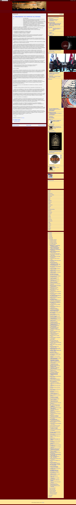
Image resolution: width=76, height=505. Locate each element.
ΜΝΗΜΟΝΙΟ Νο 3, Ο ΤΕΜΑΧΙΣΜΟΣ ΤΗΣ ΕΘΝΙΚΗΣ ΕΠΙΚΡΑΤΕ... (55, 246)
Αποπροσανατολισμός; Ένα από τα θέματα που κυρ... (55, 320)
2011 (50, 495)
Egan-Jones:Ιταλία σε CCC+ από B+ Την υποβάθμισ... (55, 312)
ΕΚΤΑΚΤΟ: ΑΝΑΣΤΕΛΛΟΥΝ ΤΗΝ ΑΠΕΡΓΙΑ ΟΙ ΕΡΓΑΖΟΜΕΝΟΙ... (54, 248)
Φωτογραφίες (50, 220)
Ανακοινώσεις (50, 193)
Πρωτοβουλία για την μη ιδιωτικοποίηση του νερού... (54, 484)
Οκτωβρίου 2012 (52, 242)
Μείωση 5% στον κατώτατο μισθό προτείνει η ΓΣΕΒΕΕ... (55, 316)
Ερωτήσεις (33, 11)
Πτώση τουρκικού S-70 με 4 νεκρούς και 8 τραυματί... (55, 418)
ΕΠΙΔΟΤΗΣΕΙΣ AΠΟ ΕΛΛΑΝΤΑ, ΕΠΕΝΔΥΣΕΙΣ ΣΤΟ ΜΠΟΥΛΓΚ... (54, 360)
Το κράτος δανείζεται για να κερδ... (55, 425)
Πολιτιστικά (50, 219)
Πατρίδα (49, 216)
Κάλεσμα (25, 11)
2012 (50, 238)
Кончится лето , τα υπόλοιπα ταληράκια (54, 76)
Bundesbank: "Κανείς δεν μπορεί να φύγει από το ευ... (55, 370)
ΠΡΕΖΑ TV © (51, 119)
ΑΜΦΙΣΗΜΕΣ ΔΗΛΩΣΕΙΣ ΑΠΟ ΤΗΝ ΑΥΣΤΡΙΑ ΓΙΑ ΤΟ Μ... (55, 366)
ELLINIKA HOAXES (52, 22)
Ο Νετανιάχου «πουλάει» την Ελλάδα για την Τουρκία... (55, 294)
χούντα (49, 229)
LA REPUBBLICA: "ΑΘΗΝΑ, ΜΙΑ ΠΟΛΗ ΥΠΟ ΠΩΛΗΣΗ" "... (54, 368)
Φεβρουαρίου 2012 (53, 492)
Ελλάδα (49, 203)
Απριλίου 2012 (52, 490)
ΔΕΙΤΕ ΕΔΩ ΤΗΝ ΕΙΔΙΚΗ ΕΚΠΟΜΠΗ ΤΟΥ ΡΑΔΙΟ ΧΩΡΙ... (55, 432)
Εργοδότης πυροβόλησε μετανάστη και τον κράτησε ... (55, 422)
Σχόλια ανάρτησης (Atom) (31, 128)
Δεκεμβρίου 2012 (52, 239)
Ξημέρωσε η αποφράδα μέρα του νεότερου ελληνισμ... (55, 451)
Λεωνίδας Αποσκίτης (51, 209)
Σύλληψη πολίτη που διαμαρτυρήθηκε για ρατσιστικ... (55, 378)
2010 (50, 496)
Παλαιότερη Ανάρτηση (42, 125)
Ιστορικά (49, 206)
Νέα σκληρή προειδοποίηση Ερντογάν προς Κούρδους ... (54, 274)
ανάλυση (49, 223)
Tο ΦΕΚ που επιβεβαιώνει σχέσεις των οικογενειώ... (55, 362)
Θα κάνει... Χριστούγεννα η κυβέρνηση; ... (54, 476)
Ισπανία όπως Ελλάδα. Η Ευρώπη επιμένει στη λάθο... (55, 268)
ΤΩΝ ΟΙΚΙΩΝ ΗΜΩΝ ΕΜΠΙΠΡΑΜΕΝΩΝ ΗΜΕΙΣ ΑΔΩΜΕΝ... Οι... (55, 455)
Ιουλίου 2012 (52, 244)
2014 (50, 236)
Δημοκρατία (50, 196)
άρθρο (49, 222)
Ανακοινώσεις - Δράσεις (19, 11)
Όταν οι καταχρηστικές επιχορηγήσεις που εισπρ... (54, 381)
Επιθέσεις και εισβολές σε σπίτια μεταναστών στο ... (55, 474)
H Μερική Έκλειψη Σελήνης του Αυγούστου (55, 50)
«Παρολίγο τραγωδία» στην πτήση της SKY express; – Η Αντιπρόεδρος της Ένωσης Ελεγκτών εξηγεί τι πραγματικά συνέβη (55, 24)
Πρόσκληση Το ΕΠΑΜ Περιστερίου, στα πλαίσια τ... (54, 352)
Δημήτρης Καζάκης (51, 194)
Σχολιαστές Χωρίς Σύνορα (53, 154)
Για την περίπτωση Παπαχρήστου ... (55, 301)
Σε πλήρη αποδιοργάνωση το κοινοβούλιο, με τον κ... (54, 334)
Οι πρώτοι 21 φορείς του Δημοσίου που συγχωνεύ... (55, 338)
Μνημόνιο (49, 210)
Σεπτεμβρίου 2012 (53, 243)
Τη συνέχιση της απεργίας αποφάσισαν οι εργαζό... (54, 428)
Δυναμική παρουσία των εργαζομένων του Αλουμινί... (54, 308)
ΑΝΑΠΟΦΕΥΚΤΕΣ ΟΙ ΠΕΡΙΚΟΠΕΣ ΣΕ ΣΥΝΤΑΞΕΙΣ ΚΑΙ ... (55, 250)
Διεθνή (49, 197)
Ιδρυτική (29, 11)
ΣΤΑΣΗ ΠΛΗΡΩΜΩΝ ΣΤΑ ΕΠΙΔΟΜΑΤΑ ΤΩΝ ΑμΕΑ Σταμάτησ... (55, 318)
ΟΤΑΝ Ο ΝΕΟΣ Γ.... (52, 339)
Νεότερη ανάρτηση (16, 125)
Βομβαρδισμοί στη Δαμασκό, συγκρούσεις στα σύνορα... (54, 416)
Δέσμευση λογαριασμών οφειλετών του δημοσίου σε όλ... (55, 276)
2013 (50, 237)
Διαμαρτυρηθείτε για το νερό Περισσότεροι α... (54, 290)
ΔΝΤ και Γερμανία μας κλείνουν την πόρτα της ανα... (55, 389)
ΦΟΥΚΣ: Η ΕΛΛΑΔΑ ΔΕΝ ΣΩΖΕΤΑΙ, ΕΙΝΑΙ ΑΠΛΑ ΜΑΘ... (55, 252)
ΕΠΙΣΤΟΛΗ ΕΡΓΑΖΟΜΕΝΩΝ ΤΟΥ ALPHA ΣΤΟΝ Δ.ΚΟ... (54, 326)
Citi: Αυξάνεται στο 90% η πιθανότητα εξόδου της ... (54, 322)
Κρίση (49, 207)
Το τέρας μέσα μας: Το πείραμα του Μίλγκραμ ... (54, 478)
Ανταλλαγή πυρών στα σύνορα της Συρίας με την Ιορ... (55, 270)
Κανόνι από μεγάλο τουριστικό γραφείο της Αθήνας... (54, 399)
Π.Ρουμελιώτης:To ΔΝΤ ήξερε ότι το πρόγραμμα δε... (55, 306)
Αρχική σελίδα (28, 125)
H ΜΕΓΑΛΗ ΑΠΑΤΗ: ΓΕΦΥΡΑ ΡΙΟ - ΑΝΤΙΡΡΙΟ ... (55, 480)
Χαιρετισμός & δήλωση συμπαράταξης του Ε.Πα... (54, 262)
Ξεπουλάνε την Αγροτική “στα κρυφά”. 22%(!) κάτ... (54, 278)
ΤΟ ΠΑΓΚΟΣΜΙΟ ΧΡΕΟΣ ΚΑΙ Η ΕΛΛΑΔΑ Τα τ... (54, 410)
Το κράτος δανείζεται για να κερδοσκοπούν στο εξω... (54, 401)
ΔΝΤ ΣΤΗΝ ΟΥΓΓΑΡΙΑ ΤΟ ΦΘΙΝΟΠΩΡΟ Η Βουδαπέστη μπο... (55, 299)
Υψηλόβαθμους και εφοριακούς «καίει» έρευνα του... (54, 280)
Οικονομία (49, 213)
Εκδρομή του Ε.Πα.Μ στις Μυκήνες (55, 380)
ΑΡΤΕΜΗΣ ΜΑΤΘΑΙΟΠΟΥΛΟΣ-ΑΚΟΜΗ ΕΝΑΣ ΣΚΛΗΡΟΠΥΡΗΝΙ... (55, 358)
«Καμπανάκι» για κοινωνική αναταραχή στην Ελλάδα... (54, 397)
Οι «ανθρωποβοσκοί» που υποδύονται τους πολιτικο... (54, 364)
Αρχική (14, 11)
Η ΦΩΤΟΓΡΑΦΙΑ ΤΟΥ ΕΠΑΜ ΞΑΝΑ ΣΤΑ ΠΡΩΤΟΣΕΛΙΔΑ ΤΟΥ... (55, 264)
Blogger (43, 502)
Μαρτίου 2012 (52, 491)
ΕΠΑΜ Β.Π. (50, 200)
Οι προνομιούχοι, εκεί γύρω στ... (55, 426)
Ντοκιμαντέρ (50, 212)
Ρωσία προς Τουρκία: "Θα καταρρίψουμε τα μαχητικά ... (54, 341)
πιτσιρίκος (50, 32)
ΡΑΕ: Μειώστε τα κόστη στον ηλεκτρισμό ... (54, 391)
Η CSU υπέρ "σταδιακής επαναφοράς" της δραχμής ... (54, 372)
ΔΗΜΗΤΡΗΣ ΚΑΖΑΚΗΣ (52, 112)
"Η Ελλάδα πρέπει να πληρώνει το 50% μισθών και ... (55, 412)
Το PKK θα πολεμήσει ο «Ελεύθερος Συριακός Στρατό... (55, 272)
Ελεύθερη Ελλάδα (52, 166)
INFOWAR (50, 27)
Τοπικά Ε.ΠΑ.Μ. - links (38, 11)
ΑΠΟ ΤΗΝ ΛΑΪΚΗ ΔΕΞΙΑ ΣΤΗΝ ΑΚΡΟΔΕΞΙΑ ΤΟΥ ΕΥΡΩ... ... (54, 328)
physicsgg (50, 35)
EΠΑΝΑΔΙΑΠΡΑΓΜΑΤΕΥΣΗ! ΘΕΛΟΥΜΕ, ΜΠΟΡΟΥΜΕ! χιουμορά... (54, 374)
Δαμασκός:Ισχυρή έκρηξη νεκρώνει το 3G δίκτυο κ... (55, 459)
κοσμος (49, 226)
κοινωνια (49, 225)
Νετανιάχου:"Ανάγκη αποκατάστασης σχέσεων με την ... (55, 343)
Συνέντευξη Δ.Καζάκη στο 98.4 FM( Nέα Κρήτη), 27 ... (55, 257)
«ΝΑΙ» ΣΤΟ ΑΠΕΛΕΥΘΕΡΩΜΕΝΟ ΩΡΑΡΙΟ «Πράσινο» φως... (54, 310)
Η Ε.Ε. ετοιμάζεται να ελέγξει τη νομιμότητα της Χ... (54, 472)
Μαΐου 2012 (52, 489)
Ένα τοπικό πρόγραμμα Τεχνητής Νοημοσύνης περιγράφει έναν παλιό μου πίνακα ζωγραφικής (54, 109)
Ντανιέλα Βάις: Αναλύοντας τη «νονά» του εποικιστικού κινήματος (57, 29)
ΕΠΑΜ (49, 199)
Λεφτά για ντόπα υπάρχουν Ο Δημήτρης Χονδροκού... (54, 282)
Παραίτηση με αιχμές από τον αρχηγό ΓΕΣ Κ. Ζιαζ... (54, 346)
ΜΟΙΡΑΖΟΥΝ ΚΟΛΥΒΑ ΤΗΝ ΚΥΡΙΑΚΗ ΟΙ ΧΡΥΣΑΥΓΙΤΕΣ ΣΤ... (55, 286)
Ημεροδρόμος (51, 18)
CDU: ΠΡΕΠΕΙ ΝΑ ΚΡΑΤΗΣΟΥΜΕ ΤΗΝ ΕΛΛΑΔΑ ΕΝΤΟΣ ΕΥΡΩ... (55, 296)
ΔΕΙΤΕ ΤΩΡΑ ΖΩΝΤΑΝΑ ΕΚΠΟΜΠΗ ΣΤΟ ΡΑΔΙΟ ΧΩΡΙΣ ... (55, 464)
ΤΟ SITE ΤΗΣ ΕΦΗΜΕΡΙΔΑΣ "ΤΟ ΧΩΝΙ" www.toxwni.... (54, 457)
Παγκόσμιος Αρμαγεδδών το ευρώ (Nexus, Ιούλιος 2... (55, 332)
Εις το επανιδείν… (51, 117)
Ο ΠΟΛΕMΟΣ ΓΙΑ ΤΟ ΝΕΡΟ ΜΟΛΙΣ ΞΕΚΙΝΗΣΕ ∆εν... (55, 406)
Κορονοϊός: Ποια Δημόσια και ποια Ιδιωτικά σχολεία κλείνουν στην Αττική (57, 127)
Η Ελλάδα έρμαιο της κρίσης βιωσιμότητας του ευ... (54, 288)
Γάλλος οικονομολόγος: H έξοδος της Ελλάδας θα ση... (55, 297)
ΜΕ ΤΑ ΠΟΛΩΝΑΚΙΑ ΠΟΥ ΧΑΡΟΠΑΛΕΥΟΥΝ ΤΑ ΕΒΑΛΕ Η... (55, 420)
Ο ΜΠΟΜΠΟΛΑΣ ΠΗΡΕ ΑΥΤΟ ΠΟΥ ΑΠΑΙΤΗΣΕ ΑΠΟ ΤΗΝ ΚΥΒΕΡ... (55, 449)
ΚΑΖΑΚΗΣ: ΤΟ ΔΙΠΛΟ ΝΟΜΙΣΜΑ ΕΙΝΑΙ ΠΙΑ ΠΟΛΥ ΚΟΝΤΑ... (55, 350)
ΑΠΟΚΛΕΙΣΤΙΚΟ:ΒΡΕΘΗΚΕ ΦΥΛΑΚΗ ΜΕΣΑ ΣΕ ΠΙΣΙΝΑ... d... (55, 348)
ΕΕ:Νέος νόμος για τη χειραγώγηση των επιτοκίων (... (55, 434)
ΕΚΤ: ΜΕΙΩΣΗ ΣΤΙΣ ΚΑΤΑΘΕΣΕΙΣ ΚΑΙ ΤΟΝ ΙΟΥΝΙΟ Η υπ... (55, 303)
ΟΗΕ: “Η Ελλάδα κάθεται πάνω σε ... (55, 404)
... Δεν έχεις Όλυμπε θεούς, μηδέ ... (55, 253)
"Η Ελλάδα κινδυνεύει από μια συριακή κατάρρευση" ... (54, 393)
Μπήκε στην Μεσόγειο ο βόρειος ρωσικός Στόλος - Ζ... (55, 314)
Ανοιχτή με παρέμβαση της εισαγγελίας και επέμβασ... (54, 466)
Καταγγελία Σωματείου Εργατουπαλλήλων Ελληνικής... (55, 463)
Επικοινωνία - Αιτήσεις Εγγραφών (47, 11)
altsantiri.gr (51, 116)
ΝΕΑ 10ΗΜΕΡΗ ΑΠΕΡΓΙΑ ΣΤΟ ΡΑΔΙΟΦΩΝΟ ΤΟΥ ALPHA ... (54, 470)
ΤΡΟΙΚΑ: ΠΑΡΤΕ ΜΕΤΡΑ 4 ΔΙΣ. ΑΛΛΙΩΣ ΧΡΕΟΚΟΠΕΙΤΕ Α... (55, 408)
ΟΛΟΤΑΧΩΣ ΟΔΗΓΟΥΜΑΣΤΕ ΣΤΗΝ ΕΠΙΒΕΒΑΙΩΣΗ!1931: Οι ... (55, 324)
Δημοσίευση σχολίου (17, 121)
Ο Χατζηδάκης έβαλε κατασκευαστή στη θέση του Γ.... (55, 468)
